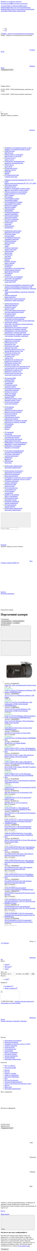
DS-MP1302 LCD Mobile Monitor (15, 743)
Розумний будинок (11, 500)
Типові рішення (10, 506)
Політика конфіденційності (13, 1082)
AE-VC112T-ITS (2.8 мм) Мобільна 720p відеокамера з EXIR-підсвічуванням (18, 710)
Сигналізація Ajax (10, 489)
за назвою (16, 623)
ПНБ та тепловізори (11, 496)
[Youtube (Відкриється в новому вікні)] (15, 25)
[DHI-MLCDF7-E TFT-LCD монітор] (20, 798)
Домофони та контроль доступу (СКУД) (17, 479)
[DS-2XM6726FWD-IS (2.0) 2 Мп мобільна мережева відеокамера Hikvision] (20, 875)
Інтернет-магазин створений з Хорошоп (14, 1021)
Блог (9, 7)
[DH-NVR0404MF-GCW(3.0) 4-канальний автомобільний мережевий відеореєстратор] (20, 915)
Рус (6, 30)
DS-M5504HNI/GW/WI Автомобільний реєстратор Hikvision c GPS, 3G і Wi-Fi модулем (20, 907)
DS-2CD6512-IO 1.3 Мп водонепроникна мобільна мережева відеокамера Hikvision (18, 827)
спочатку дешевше (18, 621)
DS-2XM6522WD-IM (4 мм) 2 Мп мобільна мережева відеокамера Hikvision (18, 868)
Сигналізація (9, 493)
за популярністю (6, 621)
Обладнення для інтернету (13, 472)
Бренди (7, 11)
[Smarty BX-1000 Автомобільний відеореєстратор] (20, 670)
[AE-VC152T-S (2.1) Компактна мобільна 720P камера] (20, 691)
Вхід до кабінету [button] (10, 1065)
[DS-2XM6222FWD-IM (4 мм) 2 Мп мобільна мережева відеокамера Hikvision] (20, 848)
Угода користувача (24, 1246)
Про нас (19, 3)
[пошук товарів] (16, 519)
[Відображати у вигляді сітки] (16, 633)
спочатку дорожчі (7, 623)
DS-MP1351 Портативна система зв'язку (18, 733)
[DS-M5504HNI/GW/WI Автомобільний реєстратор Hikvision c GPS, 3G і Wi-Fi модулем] (20, 901)
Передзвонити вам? (7, 69)
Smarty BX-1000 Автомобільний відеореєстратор (20, 685)
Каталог (14, 3)
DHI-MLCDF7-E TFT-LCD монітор (16, 802)
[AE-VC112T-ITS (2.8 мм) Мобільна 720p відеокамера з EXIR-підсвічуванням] (20, 704)
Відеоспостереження (11, 476)
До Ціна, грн (20, 974)
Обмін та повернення (13, 6)
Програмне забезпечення (17, 11)
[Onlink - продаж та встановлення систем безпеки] (10, 999)
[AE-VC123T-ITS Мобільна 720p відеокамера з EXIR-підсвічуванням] (20, 716)
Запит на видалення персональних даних (18, 1083)
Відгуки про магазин (18, 7)
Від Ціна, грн (5, 974)
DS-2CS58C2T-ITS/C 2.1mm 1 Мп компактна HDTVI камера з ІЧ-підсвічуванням (19, 756)
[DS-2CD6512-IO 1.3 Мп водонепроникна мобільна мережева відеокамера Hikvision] (20, 821)
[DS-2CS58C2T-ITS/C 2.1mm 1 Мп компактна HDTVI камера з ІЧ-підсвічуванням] (20, 750)
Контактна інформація (12, 1077)
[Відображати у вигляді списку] (16, 648)
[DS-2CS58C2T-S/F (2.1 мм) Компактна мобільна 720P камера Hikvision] (20, 775)
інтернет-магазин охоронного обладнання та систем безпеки (17, 1002)
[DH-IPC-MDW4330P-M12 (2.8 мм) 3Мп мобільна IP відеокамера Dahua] (20, 835)
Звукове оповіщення (11, 503)
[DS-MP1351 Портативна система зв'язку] (20, 728)
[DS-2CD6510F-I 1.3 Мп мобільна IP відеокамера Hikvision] (20, 808)
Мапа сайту (8, 1087)
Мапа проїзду (5, 1214)
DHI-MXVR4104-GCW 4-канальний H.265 (18, 792)
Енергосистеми (10, 486)
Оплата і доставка (10, 1073)
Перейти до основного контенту (11, 1)
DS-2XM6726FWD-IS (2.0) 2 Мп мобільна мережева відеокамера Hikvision (18, 881)
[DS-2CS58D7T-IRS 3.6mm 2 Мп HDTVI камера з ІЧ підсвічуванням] (20, 762)
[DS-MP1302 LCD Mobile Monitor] (20, 739)
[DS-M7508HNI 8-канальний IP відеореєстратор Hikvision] (20, 888)
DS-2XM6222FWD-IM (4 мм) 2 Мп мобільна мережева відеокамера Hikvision (19, 854)
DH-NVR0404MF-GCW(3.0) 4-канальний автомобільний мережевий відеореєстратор (19, 921)
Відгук (3, 1211)
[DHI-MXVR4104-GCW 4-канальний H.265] (20, 788)
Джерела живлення (11, 483)
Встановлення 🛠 (6, 3)
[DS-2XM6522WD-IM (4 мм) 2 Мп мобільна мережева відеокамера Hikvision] (20, 862)
